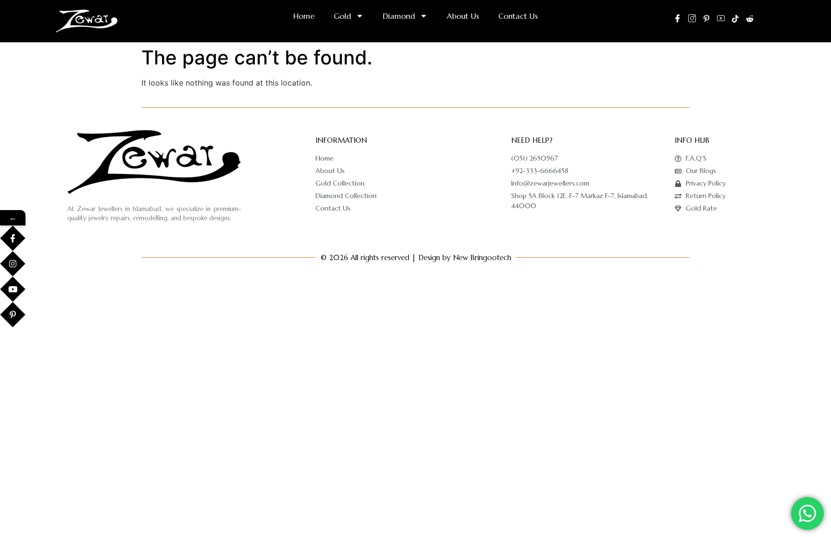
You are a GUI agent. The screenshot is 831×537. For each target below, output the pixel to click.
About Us (463, 16)
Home (304, 16)
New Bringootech (482, 257)
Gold (342, 16)
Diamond (399, 16)
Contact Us (518, 16)
